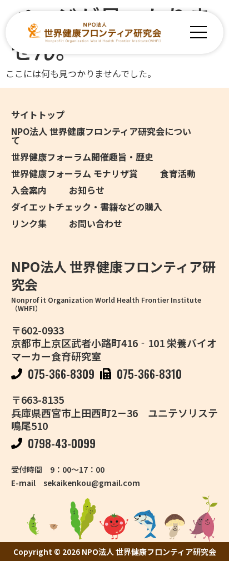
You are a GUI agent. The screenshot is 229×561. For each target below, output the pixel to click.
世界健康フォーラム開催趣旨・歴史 (82, 156)
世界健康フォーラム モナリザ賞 (74, 173)
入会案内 (29, 190)
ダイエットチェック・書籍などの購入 (86, 206)
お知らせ (86, 190)
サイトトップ (37, 114)
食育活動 (178, 173)
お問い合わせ (95, 223)
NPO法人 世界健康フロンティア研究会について (101, 135)
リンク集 (29, 223)
